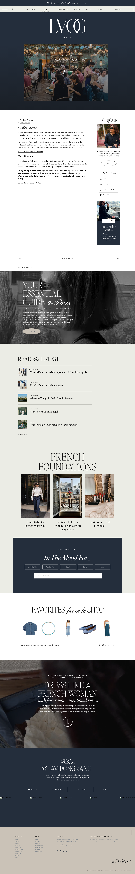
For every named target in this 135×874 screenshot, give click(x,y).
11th (117, 259)
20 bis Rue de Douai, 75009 (29, 183)
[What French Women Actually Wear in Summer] (22, 424)
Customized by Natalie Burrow (125, 870)
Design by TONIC (114, 870)
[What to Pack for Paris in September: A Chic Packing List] (22, 372)
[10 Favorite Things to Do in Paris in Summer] (22, 398)
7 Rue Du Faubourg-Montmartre (30, 151)
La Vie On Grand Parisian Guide (67, 60)
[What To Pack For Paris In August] (22, 384)
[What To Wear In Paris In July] (22, 411)
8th (20, 259)
